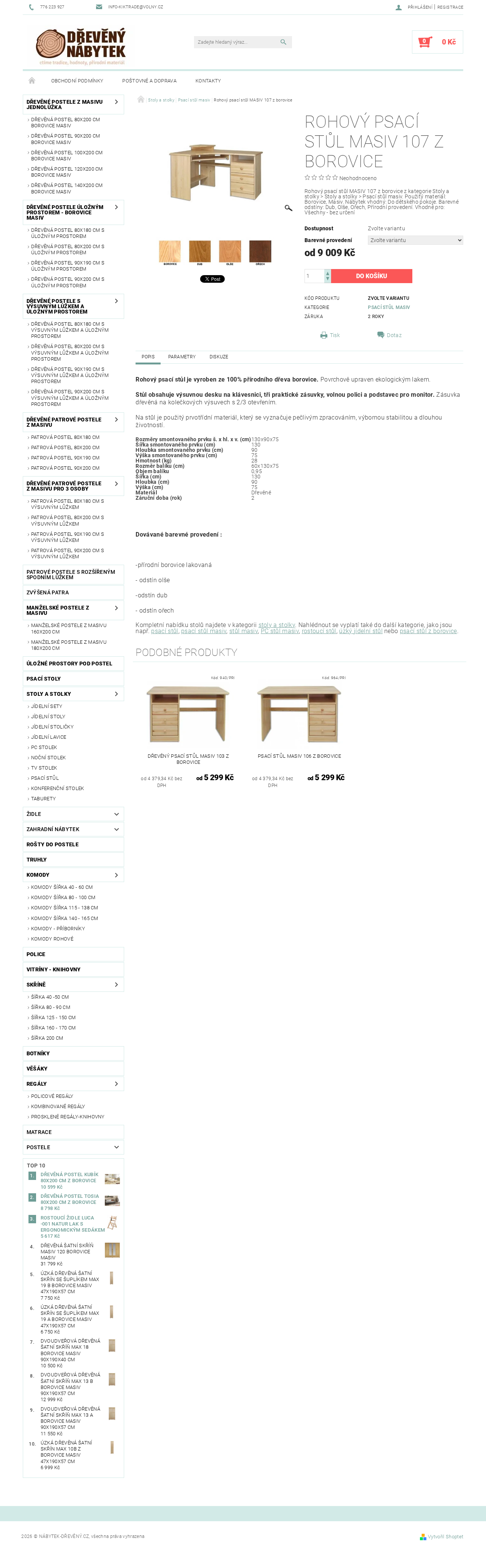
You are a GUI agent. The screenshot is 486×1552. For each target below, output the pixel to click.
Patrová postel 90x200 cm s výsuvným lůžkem (67, 553)
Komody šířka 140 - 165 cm (64, 918)
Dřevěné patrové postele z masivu (64, 422)
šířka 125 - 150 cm (53, 1017)
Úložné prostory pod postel (69, 663)
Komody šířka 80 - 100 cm (63, 897)
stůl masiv (243, 631)
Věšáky (37, 1069)
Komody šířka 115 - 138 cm (64, 908)
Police (36, 954)
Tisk (335, 335)
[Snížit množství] (327, 279)
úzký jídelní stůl (360, 631)
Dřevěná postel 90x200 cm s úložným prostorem (67, 282)
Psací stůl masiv (389, 307)
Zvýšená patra (48, 592)
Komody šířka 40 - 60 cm (62, 887)
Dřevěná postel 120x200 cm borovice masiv (67, 172)
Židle (34, 814)
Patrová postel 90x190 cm (65, 458)
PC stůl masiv (280, 631)
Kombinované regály (58, 1106)
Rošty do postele (53, 844)
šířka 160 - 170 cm (53, 1028)
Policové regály (52, 1096)
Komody (38, 875)
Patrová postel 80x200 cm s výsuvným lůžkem (67, 520)
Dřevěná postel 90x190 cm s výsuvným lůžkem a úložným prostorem (70, 375)
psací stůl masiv (203, 631)
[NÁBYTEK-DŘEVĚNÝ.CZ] (81, 46)
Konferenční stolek (57, 788)
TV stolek (44, 768)
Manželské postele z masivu (58, 610)
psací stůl (164, 631)
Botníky (38, 1053)
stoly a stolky (277, 625)
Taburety (43, 798)
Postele (38, 1147)
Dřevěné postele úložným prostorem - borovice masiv (65, 212)
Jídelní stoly (48, 716)
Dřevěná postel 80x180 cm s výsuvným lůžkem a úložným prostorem (70, 330)
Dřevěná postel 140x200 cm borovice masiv (67, 188)
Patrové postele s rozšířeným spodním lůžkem (71, 574)
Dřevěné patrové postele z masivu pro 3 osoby (64, 486)
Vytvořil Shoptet (445, 1536)
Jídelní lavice (48, 737)
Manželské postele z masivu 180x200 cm (69, 645)
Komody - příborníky (58, 928)
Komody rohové (52, 939)
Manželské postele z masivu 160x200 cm (69, 628)
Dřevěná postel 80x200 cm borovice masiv (65, 122)
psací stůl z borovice (428, 631)
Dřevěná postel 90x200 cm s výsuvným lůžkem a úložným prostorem (70, 398)
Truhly (37, 860)
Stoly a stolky (49, 694)
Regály (37, 1084)
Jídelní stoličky (52, 727)
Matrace (39, 1132)
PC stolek (44, 747)
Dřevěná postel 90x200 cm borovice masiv (65, 139)
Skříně (36, 985)
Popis (148, 356)
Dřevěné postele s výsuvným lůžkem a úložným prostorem (57, 306)
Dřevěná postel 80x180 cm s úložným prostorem (67, 233)
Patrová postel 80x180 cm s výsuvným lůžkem (67, 504)
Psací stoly (44, 679)
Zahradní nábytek (53, 829)
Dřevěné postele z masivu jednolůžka (65, 104)
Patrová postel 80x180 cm (65, 437)
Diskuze (219, 356)
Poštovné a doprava (149, 81)
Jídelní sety (47, 706)
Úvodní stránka (32, 81)
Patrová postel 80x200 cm (65, 447)
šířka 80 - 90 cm (50, 1007)
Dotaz (394, 335)
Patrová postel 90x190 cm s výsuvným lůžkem (67, 537)
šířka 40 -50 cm (50, 997)
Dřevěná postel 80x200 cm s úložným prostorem (67, 249)
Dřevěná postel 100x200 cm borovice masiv (67, 156)
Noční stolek (48, 757)
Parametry (182, 356)
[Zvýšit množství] (327, 272)
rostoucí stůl (319, 631)
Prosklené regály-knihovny (68, 1117)
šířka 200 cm (47, 1038)
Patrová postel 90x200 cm (65, 468)
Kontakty (208, 81)
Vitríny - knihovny (54, 969)
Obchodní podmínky (77, 81)
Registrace (450, 7)
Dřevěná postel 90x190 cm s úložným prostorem (67, 266)
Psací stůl (45, 778)
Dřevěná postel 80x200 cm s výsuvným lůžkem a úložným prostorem (70, 353)
